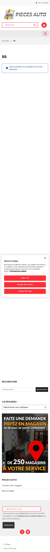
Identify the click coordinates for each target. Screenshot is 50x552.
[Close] (45, 258)
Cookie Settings (25, 291)
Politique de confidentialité (29, 516)
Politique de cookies (18, 271)
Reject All (25, 278)
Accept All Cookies (25, 285)
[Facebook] (22, 532)
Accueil (5, 41)
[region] (25, 276)
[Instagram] (28, 532)
